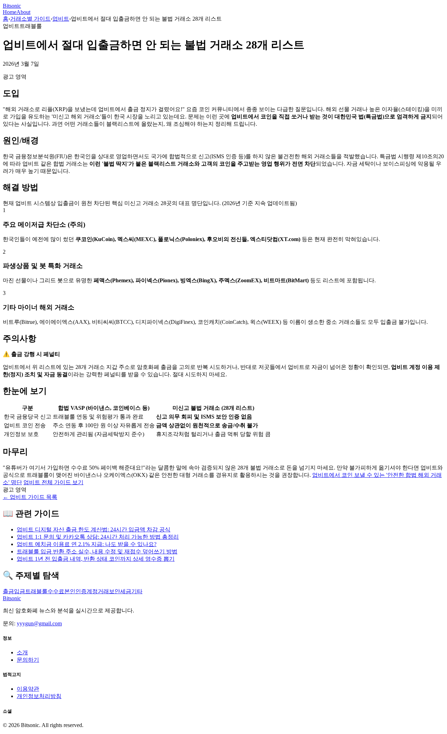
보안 (114, 591)
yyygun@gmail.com (39, 623)
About (23, 12)
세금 (125, 591)
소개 (22, 652)
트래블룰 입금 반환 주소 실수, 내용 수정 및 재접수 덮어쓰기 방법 (97, 551)
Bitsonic (12, 6)
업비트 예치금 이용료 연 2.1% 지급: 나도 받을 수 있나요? (86, 544)
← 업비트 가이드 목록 (30, 497)
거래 (103, 591)
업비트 (60, 19)
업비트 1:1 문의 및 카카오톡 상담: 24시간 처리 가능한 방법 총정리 (98, 537)
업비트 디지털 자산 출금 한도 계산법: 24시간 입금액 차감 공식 (93, 529)
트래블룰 (36, 591)
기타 (136, 591)
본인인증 (75, 591)
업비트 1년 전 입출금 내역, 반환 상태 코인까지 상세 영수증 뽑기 (96, 559)
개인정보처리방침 (39, 696)
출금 (8, 591)
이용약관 (28, 689)
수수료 (55, 591)
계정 (92, 591)
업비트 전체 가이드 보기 (53, 482)
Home (9, 12)
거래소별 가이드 (30, 19)
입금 (19, 591)
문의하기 (28, 660)
